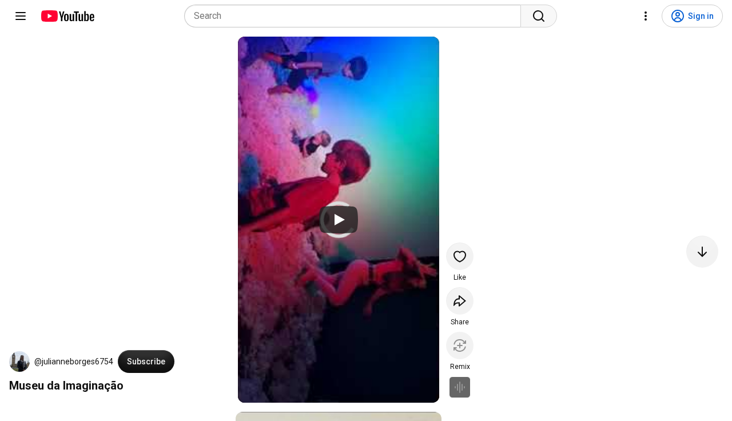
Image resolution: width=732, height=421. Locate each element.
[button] (19, 361)
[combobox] (356, 16)
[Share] (460, 301)
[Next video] (702, 252)
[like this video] (460, 256)
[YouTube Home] (67, 16)
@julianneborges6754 (73, 361)
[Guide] (20, 16)
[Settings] (646, 16)
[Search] (538, 16)
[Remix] (460, 345)
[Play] (338, 219)
